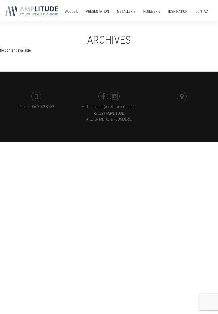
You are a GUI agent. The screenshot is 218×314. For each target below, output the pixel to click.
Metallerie (126, 11)
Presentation (97, 11)
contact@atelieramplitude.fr (113, 106)
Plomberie (151, 11)
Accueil (71, 11)
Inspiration (177, 11)
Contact (202, 11)
